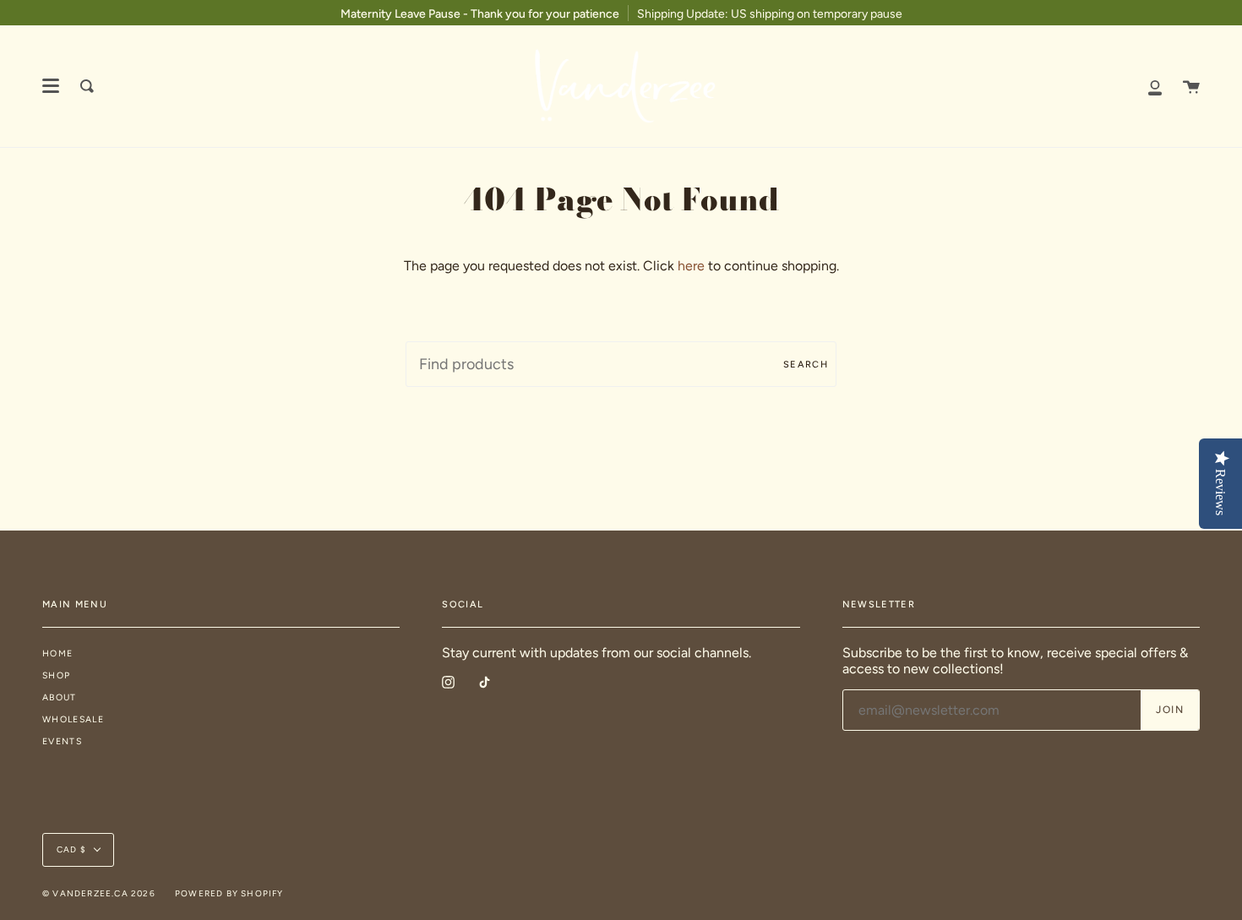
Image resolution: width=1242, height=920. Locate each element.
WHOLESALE (73, 719)
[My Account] (1155, 86)
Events (62, 741)
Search (805, 364)
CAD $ (71, 849)
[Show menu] (50, 86)
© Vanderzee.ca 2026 (98, 893)
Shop (56, 675)
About (59, 697)
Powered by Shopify (229, 893)
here (691, 266)
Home (57, 653)
